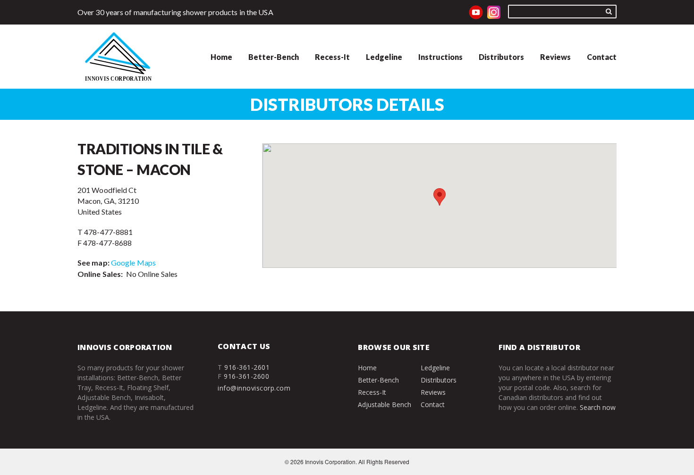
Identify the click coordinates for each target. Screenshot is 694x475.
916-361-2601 (247, 367)
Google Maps (133, 262)
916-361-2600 (246, 376)
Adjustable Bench (384, 404)
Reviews (555, 56)
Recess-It (332, 56)
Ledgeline (384, 56)
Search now (598, 407)
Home (221, 56)
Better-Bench (273, 56)
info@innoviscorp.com (254, 387)
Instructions (440, 56)
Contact (602, 56)
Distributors (501, 56)
